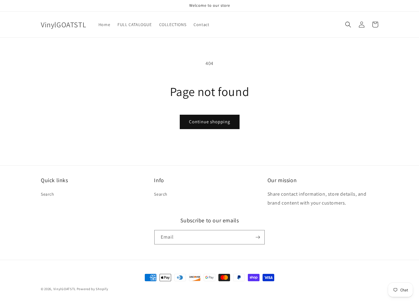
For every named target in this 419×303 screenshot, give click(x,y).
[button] (348, 24)
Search (47, 194)
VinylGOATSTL (64, 289)
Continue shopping (209, 122)
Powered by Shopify (92, 289)
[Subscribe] (257, 237)
